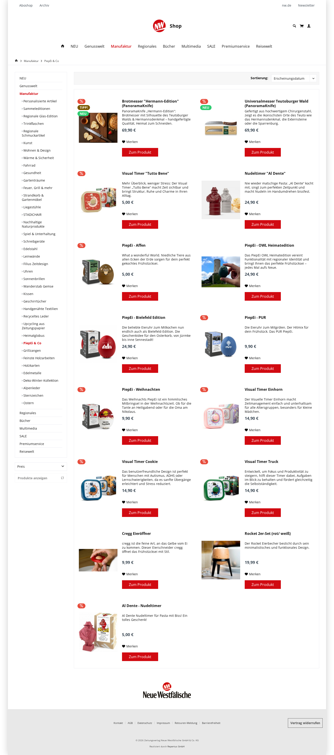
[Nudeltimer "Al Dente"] (221, 200)
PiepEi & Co (31, 343)
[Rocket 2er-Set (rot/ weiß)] (221, 560)
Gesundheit (31, 173)
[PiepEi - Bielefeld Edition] (98, 344)
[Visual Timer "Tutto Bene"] (98, 200)
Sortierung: (259, 78)
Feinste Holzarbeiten (38, 358)
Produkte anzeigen (32, 478)
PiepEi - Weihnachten (141, 389)
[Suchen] (294, 26)
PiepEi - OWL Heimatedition (269, 245)
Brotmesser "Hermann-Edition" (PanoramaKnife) (150, 103)
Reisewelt (27, 451)
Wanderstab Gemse (37, 286)
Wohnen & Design (36, 150)
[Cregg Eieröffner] (98, 560)
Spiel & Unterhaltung (38, 234)
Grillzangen (31, 350)
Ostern (28, 403)
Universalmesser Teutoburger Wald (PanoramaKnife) (276, 103)
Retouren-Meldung (186, 723)
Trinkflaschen (33, 123)
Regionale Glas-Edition (40, 116)
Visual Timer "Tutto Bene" (145, 173)
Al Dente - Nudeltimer (141, 605)
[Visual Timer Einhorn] (221, 416)
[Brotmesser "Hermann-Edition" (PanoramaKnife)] (98, 128)
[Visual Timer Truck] (221, 488)
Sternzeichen (32, 395)
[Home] (63, 46)
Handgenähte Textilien (40, 309)
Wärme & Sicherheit (38, 158)
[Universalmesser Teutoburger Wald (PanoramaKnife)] (221, 128)
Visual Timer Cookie (140, 461)
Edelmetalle (31, 373)
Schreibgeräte (33, 241)
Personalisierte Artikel (39, 101)
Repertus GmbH (175, 746)
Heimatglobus (33, 335)
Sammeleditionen (36, 108)
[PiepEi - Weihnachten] (98, 416)
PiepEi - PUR (255, 317)
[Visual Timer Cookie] (98, 488)
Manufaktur (29, 93)
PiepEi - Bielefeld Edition (143, 317)
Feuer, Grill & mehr (37, 188)
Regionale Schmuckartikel (33, 133)
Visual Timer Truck (261, 461)
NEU (23, 78)
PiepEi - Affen (134, 245)
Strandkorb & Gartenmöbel (33, 197)
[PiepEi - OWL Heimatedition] (221, 272)
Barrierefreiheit (211, 723)
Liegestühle (31, 207)
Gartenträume (33, 180)
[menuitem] (27, 5)
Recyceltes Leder (35, 316)
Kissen (27, 294)
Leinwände (31, 256)
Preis (21, 466)
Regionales (28, 413)
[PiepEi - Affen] (98, 272)
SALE (23, 436)
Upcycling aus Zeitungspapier (33, 326)
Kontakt (118, 723)
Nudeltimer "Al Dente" (265, 173)
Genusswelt (28, 86)
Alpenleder (31, 388)
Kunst (27, 143)
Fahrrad (28, 165)
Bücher (25, 420)
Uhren (27, 271)
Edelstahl (29, 249)
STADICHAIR (32, 214)
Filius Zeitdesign (35, 264)
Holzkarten (31, 365)
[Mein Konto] (309, 26)
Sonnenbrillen (33, 279)
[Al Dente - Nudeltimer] (98, 632)
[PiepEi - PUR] (221, 344)
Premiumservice (32, 444)
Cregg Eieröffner (136, 533)
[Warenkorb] (302, 25)
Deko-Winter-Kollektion (40, 380)
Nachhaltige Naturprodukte (33, 224)
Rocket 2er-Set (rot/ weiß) (268, 533)
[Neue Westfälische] (159, 26)
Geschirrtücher (34, 301)
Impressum (163, 723)
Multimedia (28, 428)
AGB (130, 723)
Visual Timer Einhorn (264, 389)
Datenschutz (144, 723)
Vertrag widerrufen (305, 723)
